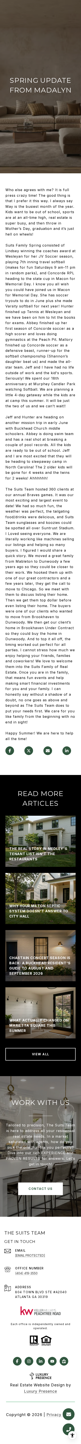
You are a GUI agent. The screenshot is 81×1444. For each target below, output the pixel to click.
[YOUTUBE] (52, 1361)
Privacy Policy (60, 1414)
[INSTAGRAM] (29, 1361)
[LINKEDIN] (40, 1361)
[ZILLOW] (64, 1361)
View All (40, 1054)
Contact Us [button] (40, 1189)
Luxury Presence (40, 1391)
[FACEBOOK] (17, 1361)
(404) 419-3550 (26, 1273)
